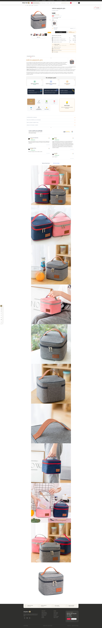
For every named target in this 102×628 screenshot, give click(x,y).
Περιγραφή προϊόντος (31, 56)
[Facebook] (25, 618)
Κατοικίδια (43, 617)
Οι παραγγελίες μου (69, 625)
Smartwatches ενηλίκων (44, 613)
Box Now (65, 0)
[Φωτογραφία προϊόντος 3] (37, 34)
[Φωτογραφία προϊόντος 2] (34, 34)
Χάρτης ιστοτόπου (56, 617)
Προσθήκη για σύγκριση (55, 10)
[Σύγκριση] (67, 32)
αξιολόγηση (37, 0)
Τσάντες (30, 5)
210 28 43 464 (69, 616)
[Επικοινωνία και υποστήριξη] (1, 322)
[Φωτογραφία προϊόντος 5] (43, 34)
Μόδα (27, 5)
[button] (1, 308)
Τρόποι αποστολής (56, 612)
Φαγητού (32, 5)
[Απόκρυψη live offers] (100, 6)
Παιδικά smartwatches (44, 612)
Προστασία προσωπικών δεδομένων (75, 625)
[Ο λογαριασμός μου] (73, 3)
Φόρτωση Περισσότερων (46, 163)
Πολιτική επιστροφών (56, 616)
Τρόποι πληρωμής (56, 613)
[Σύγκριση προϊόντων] (75, 3)
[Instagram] (27, 618)
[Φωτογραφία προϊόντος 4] (40, 34)
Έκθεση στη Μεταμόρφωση (59, 0)
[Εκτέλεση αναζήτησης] (71, 3)
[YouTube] (30, 618)
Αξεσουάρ (43, 616)
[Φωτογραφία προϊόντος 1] (31, 34)
